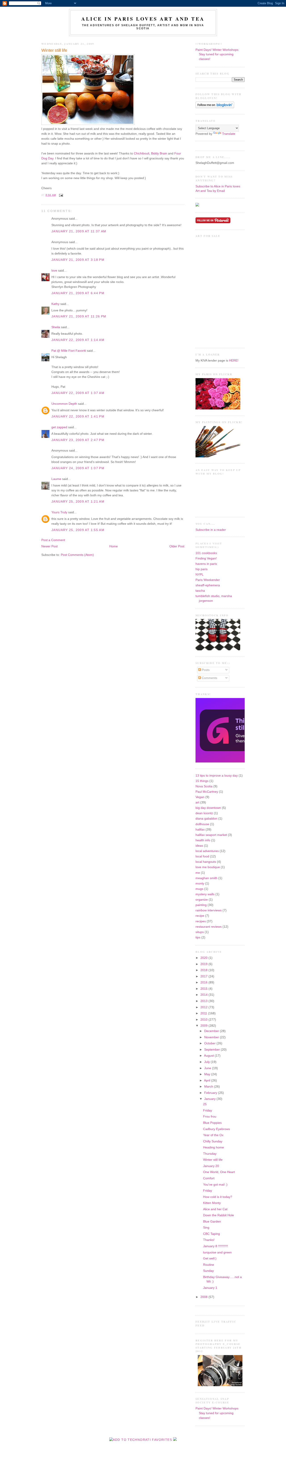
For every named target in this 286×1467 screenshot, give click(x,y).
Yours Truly (59, 512)
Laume (56, 479)
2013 (204, 1001)
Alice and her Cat (215, 1209)
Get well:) (210, 1258)
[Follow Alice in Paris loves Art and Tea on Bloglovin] (215, 107)
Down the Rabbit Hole (218, 1215)
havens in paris (206, 563)
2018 (204, 970)
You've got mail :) (215, 1184)
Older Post (176, 546)
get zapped (59, 427)
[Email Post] (60, 195)
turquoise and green (217, 1252)
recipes (201, 921)
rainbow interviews (209, 910)
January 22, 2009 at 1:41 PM (77, 416)
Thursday (210, 1153)
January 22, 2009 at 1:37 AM (77, 393)
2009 (204, 1025)
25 (205, 1104)
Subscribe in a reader (211, 529)
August (209, 1055)
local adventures (207, 851)
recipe (200, 915)
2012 (204, 1007)
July (207, 1062)
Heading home (213, 1147)
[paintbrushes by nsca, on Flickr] (218, 456)
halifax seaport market (211, 835)
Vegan (200, 797)
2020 (204, 957)
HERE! (233, 360)
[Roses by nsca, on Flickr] (218, 408)
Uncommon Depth (64, 403)
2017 (204, 976)
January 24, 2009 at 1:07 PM (77, 468)
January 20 (211, 1166)
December (212, 1031)
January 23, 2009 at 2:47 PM (77, 440)
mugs (199, 889)
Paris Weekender (208, 580)
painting (201, 905)
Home (113, 546)
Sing (206, 1227)
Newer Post (49, 546)
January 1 (210, 1287)
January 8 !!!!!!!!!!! (215, 1246)
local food (202, 856)
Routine (208, 1264)
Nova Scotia (204, 786)
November (212, 1037)
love (54, 270)
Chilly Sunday (212, 1141)
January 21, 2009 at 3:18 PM (77, 259)
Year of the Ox (213, 1135)
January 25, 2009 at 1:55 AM (77, 530)
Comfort (208, 1178)
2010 (204, 1019)
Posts (205, 670)
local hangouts (206, 861)
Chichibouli (141, 153)
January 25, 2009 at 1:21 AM (77, 501)
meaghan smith (206, 878)
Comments (209, 678)
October (210, 1043)
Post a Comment (53, 540)
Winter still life (54, 50)
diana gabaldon (206, 818)
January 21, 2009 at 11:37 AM (78, 231)
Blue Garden (212, 1221)
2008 (204, 1297)
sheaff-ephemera (208, 585)
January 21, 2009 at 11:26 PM (78, 316)
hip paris (202, 569)
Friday (207, 1110)
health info (203, 840)
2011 (204, 1013)
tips (198, 937)
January (210, 1099)
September (212, 1049)
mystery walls (205, 894)
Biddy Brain (159, 153)
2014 (204, 994)
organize (202, 899)
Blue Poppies (212, 1122)
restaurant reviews (209, 926)
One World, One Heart (219, 1172)
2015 (204, 988)
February (211, 1092)
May (207, 1074)
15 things (202, 781)
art (197, 802)
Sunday (208, 1270)
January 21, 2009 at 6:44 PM (77, 293)
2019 (204, 964)
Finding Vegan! (206, 558)
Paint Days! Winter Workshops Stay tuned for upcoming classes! (217, 54)
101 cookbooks (206, 553)
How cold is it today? (217, 1197)
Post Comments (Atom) (77, 555)
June (208, 1068)
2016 (204, 982)
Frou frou (209, 1116)
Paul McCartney (207, 791)
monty (200, 883)
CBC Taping (211, 1234)
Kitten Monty (212, 1203)
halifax (200, 829)
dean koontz (204, 813)
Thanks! (208, 1240)
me (198, 872)
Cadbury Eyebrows (216, 1129)
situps (200, 932)
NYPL (200, 574)
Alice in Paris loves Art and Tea (142, 18)
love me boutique (208, 867)
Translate (228, 133)
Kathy (55, 304)
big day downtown (208, 808)
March (209, 1086)
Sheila (55, 327)
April (207, 1080)
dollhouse (202, 824)
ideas (199, 845)
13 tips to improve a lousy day (217, 775)
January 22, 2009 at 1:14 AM (77, 340)
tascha (200, 590)
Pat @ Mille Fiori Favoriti (68, 350)
